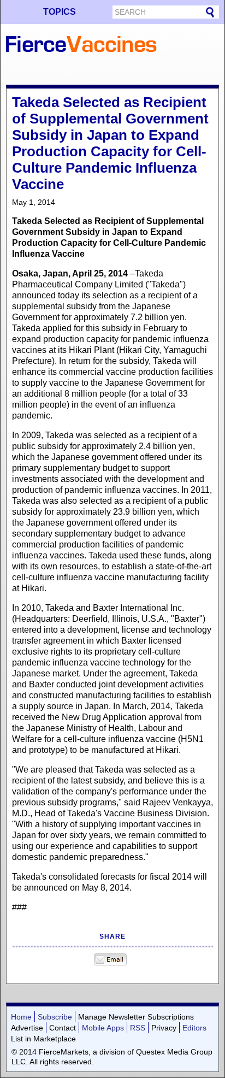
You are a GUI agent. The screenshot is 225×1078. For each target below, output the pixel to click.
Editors (194, 1027)
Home (21, 1016)
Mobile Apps (103, 1027)
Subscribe (55, 1016)
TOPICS (59, 11)
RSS (137, 1027)
